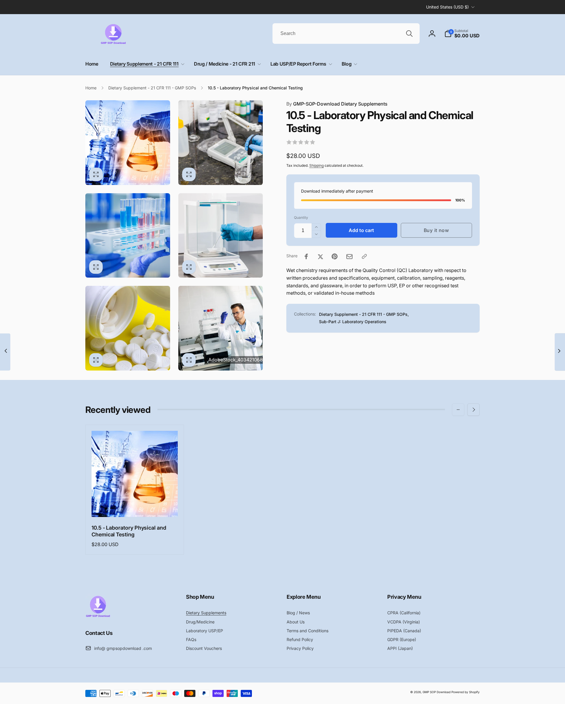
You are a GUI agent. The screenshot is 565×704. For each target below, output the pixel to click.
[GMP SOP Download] (97, 617)
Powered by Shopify (465, 692)
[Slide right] (473, 409)
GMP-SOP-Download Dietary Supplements (337, 104)
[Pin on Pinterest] (335, 256)
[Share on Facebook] (306, 256)
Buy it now (436, 230)
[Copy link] (364, 256)
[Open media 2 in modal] (220, 142)
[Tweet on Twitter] (320, 256)
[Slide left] (458, 409)
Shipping (316, 166)
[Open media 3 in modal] (127, 235)
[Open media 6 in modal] (220, 328)
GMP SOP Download (437, 692)
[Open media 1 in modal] (127, 142)
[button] (462, 33)
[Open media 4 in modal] (220, 235)
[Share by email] (349, 256)
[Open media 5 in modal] (127, 328)
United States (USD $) (447, 6)
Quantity (301, 217)
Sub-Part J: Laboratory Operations (352, 321)
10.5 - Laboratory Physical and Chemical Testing (129, 531)
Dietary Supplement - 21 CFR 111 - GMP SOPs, (364, 314)
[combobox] (346, 33)
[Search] (409, 33)
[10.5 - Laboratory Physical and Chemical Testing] (135, 506)
